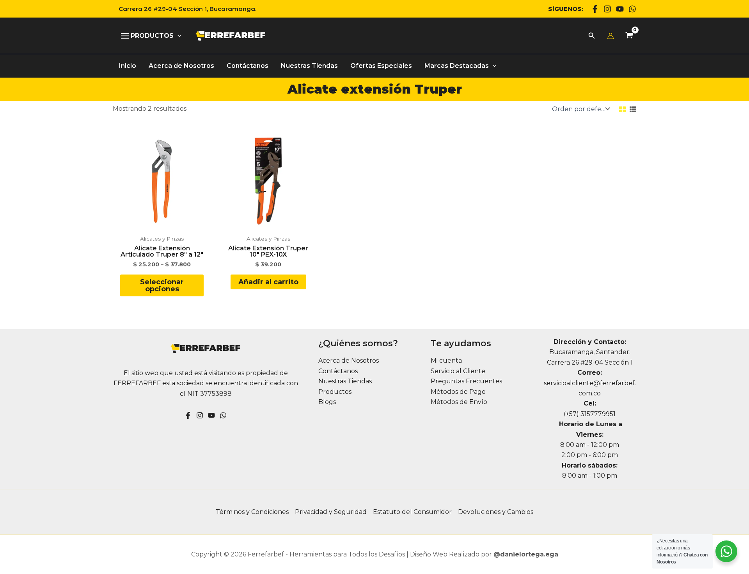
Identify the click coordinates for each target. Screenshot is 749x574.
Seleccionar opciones (162, 285)
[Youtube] (620, 9)
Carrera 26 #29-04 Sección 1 (590, 362)
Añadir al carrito (268, 282)
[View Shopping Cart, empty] (629, 36)
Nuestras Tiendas (345, 381)
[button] (184, 9)
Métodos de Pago (458, 391)
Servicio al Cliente (458, 371)
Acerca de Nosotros (348, 360)
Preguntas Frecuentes (466, 381)
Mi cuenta (446, 360)
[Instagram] (607, 9)
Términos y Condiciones (252, 512)
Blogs (327, 402)
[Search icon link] (591, 36)
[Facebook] (595, 9)
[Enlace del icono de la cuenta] (610, 35)
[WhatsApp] (632, 9)
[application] (177, 36)
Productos (334, 391)
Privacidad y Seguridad (331, 512)
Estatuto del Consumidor (412, 512)
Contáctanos (338, 371)
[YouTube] (211, 415)
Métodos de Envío (459, 402)
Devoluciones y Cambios (495, 512)
